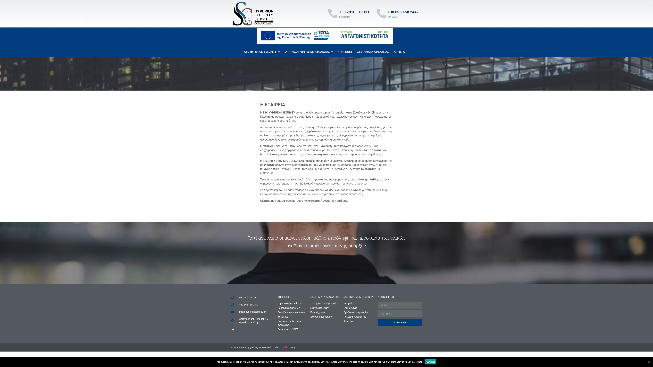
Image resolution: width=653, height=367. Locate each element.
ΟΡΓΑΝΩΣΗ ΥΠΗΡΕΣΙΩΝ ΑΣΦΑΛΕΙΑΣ (307, 51)
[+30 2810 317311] (333, 13)
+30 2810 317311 (354, 12)
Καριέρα (399, 51)
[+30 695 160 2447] (381, 13)
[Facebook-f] (233, 329)
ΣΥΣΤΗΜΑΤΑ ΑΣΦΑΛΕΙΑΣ (373, 51)
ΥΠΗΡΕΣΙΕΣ (345, 51)
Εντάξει (430, 361)
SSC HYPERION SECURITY (260, 51)
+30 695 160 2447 (403, 12)
